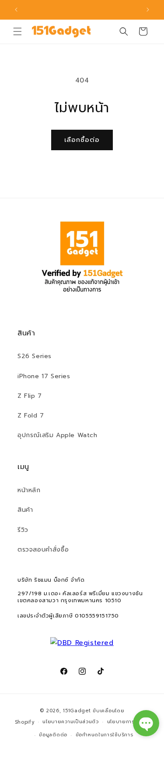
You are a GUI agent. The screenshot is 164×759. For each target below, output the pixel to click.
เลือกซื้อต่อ (82, 140)
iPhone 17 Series (43, 376)
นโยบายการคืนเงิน (128, 721)
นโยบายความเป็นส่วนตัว (70, 721)
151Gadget (77, 710)
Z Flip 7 (29, 395)
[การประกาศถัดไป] (147, 9)
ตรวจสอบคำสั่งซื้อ (43, 549)
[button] (17, 31)
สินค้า (25, 509)
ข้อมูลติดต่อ (53, 734)
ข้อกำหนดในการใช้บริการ (104, 734)
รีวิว (22, 530)
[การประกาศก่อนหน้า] (16, 9)
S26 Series (34, 356)
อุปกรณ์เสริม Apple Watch (57, 435)
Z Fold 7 (30, 415)
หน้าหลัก (29, 490)
